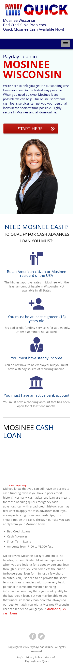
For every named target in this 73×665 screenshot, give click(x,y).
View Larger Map (18, 485)
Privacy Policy (34, 657)
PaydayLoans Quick (41, 647)
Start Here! (31, 129)
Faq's (20, 657)
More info (50, 657)
